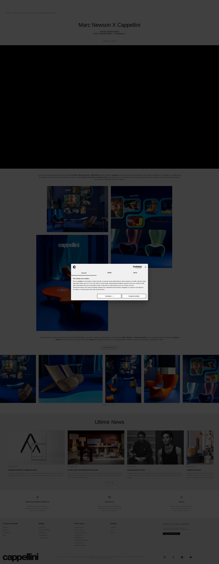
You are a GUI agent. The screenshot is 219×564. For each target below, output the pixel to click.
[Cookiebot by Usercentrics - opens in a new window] (134, 267)
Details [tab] (109, 272)
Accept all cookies (134, 296)
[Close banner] (145, 267)
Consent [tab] (83, 273)
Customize (108, 296)
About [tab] (135, 272)
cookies (80, 281)
